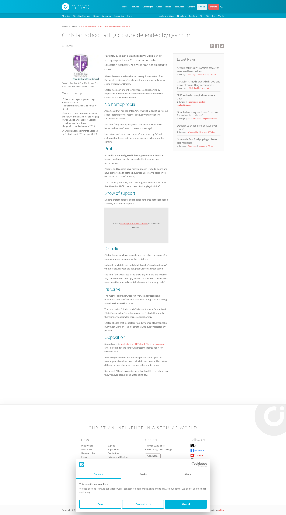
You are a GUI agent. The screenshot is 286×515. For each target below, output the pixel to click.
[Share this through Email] (222, 45)
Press (84, 457)
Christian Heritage (81, 16)
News (124, 7)
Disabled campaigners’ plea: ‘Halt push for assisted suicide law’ (198, 113)
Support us (113, 449)
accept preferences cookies (134, 223)
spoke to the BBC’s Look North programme (142, 343)
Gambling (192, 146)
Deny (100, 504)
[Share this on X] (212, 45)
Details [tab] (143, 474)
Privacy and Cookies (118, 457)
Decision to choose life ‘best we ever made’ (197, 127)
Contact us (113, 453)
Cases (159, 7)
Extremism (119, 16)
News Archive (88, 453)
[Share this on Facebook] (217, 45)
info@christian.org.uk (163, 449)
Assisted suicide (194, 118)
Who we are (87, 445)
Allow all (185, 504)
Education (106, 16)
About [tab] (187, 474)
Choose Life (193, 132)
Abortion (66, 16)
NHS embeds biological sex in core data (196, 97)
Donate (213, 7)
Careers (191, 7)
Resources (179, 7)
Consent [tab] (98, 474)
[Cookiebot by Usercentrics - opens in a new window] (194, 464)
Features (135, 7)
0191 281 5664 (157, 445)
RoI (213, 16)
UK (201, 16)
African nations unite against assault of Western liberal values (198, 69)
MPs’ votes (86, 449)
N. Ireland (181, 16)
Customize (141, 504)
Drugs (96, 16)
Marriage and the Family (198, 74)
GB (207, 16)
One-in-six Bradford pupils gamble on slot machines (197, 141)
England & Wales (166, 16)
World (221, 16)
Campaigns (148, 7)
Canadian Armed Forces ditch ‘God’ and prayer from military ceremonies (198, 83)
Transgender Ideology (196, 102)
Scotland (193, 16)
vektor (221, 510)
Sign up (201, 7)
